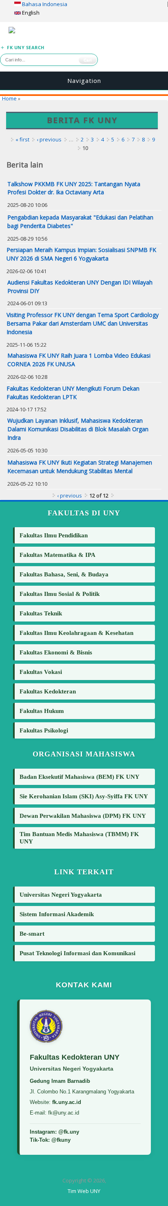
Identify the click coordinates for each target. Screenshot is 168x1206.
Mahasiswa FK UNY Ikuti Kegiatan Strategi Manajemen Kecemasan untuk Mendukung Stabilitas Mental (79, 466)
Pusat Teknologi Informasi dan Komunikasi (77, 953)
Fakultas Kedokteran (48, 691)
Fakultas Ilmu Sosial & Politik (59, 593)
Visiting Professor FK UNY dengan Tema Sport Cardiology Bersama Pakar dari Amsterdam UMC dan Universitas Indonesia (83, 323)
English (30, 12)
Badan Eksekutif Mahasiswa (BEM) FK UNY (79, 776)
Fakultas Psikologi (44, 730)
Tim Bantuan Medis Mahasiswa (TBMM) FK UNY (79, 837)
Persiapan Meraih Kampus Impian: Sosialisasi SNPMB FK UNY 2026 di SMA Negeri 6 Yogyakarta (81, 254)
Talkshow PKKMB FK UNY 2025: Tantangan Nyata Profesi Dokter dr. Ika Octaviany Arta (73, 188)
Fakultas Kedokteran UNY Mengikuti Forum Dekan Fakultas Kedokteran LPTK (73, 393)
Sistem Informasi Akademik (57, 913)
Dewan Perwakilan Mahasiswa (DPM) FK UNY (83, 815)
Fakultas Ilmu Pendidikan (54, 535)
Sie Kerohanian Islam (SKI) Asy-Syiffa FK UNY (84, 796)
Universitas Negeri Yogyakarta (61, 894)
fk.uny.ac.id (66, 1102)
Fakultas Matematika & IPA (57, 554)
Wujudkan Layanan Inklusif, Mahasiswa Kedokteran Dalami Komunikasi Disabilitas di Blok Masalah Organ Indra (77, 429)
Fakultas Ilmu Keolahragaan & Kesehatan (76, 632)
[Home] (84, 31)
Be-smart (32, 933)
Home (9, 98)
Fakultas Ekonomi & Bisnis (56, 652)
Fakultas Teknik (41, 613)
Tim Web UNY (84, 1191)
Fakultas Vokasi (41, 671)
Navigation (84, 80)
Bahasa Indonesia (44, 4)
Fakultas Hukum (42, 710)
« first (22, 139)
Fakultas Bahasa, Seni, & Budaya (64, 574)
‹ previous (49, 139)
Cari (88, 60)
